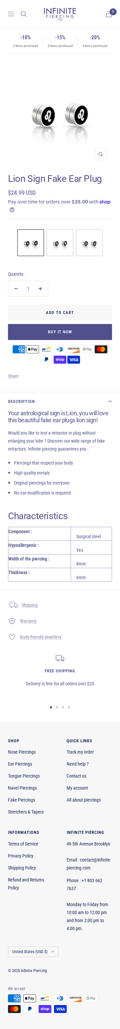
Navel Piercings (22, 788)
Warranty (28, 621)
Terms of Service (23, 844)
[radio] (30, 242)
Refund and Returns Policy (26, 883)
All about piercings (84, 800)
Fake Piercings (21, 800)
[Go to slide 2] (57, 707)
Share (13, 376)
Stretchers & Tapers (26, 812)
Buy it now (60, 332)
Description (21, 401)
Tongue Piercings (24, 776)
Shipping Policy (22, 867)
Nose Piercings (22, 752)
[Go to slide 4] (69, 707)
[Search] (24, 14)
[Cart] (108, 14)
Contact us (76, 776)
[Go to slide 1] (51, 707)
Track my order (80, 752)
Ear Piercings (20, 764)
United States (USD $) (30, 951)
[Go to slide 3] (63, 707)
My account (77, 788)
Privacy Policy (20, 855)
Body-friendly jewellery (40, 637)
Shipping (30, 605)
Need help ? (78, 764)
